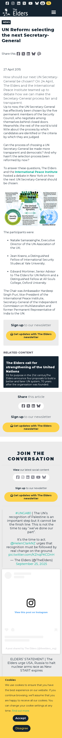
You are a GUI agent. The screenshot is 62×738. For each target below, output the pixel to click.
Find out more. (21, 710)
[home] (17, 12)
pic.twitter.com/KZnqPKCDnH (31, 555)
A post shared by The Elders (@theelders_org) (31, 648)
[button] (53, 11)
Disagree (21, 728)
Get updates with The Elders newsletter (31, 336)
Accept (20, 718)
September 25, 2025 (31, 564)
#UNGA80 (23, 513)
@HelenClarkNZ (23, 543)
